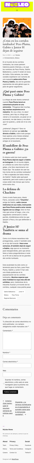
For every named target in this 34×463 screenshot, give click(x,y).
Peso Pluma (15, 295)
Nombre (6, 352)
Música (17, 58)
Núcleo (18, 55)
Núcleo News (8, 429)
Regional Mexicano (10, 298)
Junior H (21, 291)
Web (4, 371)
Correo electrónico (10, 362)
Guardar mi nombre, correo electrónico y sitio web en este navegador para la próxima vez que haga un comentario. (16, 383)
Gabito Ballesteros (9, 291)
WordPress (15, 459)
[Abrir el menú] (17, 10)
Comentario (8, 331)
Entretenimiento (9, 58)
